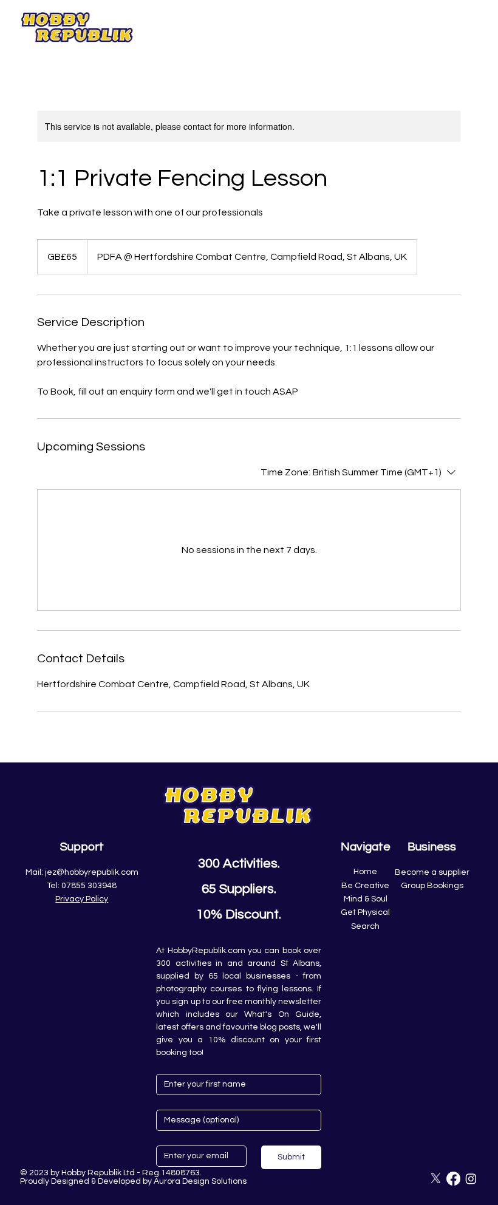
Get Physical (365, 912)
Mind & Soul (365, 899)
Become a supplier (432, 872)
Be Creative (365, 885)
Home (365, 871)
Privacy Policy (81, 899)
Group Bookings (432, 885)
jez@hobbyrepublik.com (91, 872)
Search (365, 926)
